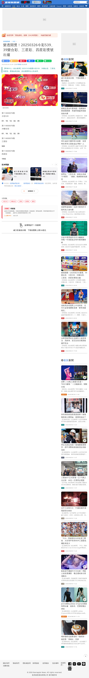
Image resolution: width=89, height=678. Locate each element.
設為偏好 (5, 61)
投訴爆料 (55, 663)
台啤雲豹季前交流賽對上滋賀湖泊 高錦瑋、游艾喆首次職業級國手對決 (73, 340)
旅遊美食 (82, 6)
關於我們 (6, 663)
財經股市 (33, 6)
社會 (22, 6)
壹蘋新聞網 (6, 41)
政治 (18, 6)
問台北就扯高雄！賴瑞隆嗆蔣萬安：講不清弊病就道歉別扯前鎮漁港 (73, 447)
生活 (13, 6)
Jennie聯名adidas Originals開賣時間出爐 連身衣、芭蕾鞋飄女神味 (74, 606)
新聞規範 (36, 663)
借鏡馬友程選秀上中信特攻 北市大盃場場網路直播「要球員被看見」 (73, 308)
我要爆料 (22, 61)
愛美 (64, 6)
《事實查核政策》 (39, 183)
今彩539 (5, 201)
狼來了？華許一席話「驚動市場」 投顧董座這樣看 (26, 35)
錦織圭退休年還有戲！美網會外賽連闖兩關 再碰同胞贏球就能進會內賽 (73, 111)
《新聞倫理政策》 (15, 183)
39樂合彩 (13, 201)
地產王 (76, 6)
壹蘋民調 (45, 6)
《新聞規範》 (26, 183)
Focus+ (59, 6)
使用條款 (46, 663)
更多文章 (15, 215)
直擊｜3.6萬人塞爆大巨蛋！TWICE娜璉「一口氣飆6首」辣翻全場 (74, 384)
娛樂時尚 (8, 6)
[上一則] (52, 164)
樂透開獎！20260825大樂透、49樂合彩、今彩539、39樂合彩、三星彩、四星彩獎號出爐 (74, 275)
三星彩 (20, 201)
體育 (38, 6)
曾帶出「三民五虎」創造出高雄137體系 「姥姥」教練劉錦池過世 (74, 176)
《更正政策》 (17, 186)
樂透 (33, 201)
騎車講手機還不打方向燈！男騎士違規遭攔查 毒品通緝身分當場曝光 (73, 573)
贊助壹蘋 (13, 61)
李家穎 (19, 64)
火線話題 (52, 6)
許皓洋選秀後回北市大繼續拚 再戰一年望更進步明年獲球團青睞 (73, 240)
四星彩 (27, 201)
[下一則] (56, 164)
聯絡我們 (16, 663)
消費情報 (6, 666)
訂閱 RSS (8, 215)
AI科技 (70, 6)
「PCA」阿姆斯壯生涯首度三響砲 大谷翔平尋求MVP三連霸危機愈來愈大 (73, 540)
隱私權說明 (26, 663)
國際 (27, 6)
